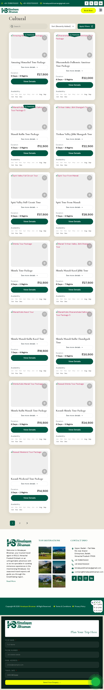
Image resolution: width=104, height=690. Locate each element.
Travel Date (10, 671)
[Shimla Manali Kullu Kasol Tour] (29, 323)
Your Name (10, 640)
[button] (101, 10)
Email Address (11, 661)
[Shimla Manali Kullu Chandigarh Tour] (74, 323)
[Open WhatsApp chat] (95, 681)
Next (27, 523)
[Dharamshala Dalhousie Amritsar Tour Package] (74, 46)
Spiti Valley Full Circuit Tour (26, 202)
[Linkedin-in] (101, 3)
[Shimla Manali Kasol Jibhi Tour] (74, 254)
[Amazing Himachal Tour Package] (29, 46)
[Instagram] (96, 3)
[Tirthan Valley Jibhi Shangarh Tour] (74, 118)
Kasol (45, 567)
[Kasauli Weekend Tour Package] (29, 463)
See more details (28, 67)
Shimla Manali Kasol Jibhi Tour (72, 270)
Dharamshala (59, 553)
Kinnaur (59, 567)
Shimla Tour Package (22, 270)
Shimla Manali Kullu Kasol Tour (27, 338)
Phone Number (11, 650)
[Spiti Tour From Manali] (74, 186)
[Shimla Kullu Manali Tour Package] (29, 394)
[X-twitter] (91, 3)
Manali (59, 581)
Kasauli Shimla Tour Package (71, 410)
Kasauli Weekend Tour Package (27, 478)
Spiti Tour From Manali (68, 202)
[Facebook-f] (87, 3)
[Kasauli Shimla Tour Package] (74, 394)
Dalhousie (45, 553)
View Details (29, 81)
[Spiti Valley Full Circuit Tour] (29, 186)
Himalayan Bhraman (28, 606)
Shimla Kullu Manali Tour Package (29, 410)
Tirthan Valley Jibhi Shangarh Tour (74, 134)
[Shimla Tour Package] (29, 254)
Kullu (45, 581)
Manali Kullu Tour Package (25, 134)
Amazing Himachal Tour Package (28, 62)
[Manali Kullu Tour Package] (29, 118)
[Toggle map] (44, 55)
